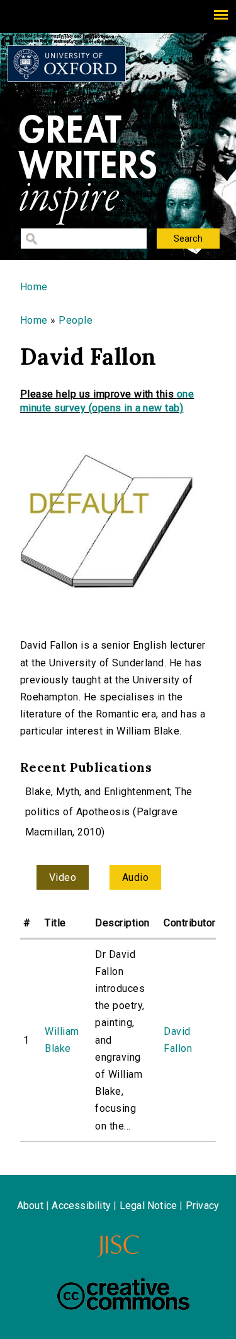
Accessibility (81, 1206)
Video (62, 877)
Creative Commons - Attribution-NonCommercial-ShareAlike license (123, 1294)
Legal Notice (148, 1206)
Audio (135, 877)
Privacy (202, 1206)
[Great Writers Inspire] (67, 63)
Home (34, 287)
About (30, 1206)
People (76, 320)
